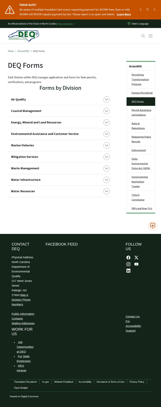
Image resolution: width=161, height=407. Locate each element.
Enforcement (139, 150)
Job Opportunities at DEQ (25, 347)
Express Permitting (142, 93)
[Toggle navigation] (153, 36)
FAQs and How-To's (142, 208)
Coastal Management (26, 111)
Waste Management (25, 168)
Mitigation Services (24, 157)
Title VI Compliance (138, 197)
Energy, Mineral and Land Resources (36, 122)
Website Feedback (63, 381)
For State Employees (24, 359)
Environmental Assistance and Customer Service (45, 134)
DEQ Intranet (21, 368)
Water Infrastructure (26, 180)
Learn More (124, 14)
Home (11, 51)
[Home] (24, 32)
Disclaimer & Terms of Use (110, 381)
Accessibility (85, 381)
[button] (141, 36)
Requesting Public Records (141, 139)
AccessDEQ (23, 51)
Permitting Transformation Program (140, 79)
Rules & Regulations (138, 126)
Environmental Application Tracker (140, 181)
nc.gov (45, 381)
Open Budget (21, 387)
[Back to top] (152, 226)
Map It (24, 295)
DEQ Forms (138, 101)
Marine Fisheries (22, 145)
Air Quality (18, 99)
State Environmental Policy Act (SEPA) (141, 163)
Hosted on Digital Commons (24, 396)
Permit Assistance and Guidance (141, 112)
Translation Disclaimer (25, 381)
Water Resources (23, 191)
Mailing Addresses (23, 323)
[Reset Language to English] (129, 23)
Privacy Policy (137, 381)
